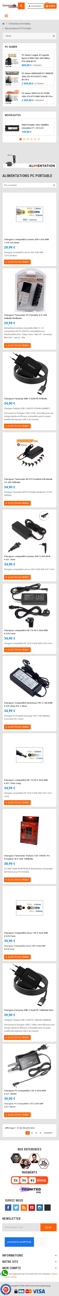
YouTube (32, 1207)
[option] (29, 128)
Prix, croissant (10, 185)
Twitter (16, 1207)
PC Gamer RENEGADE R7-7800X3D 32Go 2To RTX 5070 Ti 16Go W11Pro (37, 76)
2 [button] (24, 139)
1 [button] (21, 139)
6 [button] (39, 139)
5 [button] (35, 139)
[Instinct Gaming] (10, 6)
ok (50, 1227)
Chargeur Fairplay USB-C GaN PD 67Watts (25, 398)
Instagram (40, 1207)
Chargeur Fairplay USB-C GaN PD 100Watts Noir (29, 1010)
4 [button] (31, 139)
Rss (24, 1207)
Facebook (8, 1207)
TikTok (47, 1207)
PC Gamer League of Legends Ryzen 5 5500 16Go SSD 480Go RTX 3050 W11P (36, 58)
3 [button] (28, 139)
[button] (29, 36)
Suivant (49, 1133)
